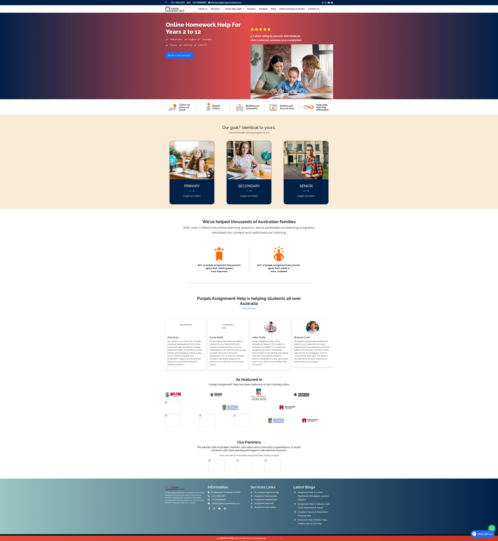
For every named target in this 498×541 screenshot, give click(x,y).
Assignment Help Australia (265, 496)
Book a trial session (179, 55)
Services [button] (215, 9)
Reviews (251, 9)
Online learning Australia (292, 9)
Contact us (313, 9)
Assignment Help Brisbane (265, 499)
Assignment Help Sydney (265, 507)
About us (202, 9)
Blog (273, 9)
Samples (263, 9)
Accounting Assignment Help (266, 492)
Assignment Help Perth (264, 503)
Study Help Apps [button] (233, 9)
